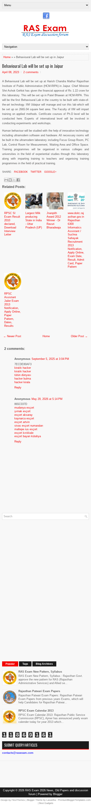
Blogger (57, 794)
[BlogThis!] (10, 180)
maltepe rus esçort (25, 429)
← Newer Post (12, 336)
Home (7, 57)
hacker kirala (22, 382)
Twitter (35, 171)
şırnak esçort (22, 411)
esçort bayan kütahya (27, 436)
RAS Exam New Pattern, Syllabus (40, 671)
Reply (17, 387)
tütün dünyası (22, 375)
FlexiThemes (18, 800)
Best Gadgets (46, 803)
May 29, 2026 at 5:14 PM (47, 399)
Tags (25, 663)
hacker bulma (22, 378)
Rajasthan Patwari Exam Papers (39, 691)
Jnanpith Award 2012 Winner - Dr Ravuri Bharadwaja (54, 220)
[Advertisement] (34, 586)
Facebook (20, 171)
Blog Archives (44, 663)
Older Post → (79, 336)
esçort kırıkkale (23, 432)
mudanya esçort (24, 407)
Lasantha (51, 800)
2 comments (31, 72)
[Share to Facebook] (18, 180)
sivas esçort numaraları (28, 425)
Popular (10, 663)
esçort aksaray (23, 414)
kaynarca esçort (24, 418)
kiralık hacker (22, 367)
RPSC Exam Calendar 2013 (36, 710)
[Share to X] (14, 180)
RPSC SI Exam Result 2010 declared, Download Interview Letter (12, 223)
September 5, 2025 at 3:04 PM (50, 358)
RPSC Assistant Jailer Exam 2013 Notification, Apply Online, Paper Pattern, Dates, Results (12, 309)
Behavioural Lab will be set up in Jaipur (32, 66)
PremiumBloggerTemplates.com (74, 800)
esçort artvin (22, 422)
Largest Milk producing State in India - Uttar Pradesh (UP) (33, 220)
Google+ (50, 171)
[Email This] (6, 180)
